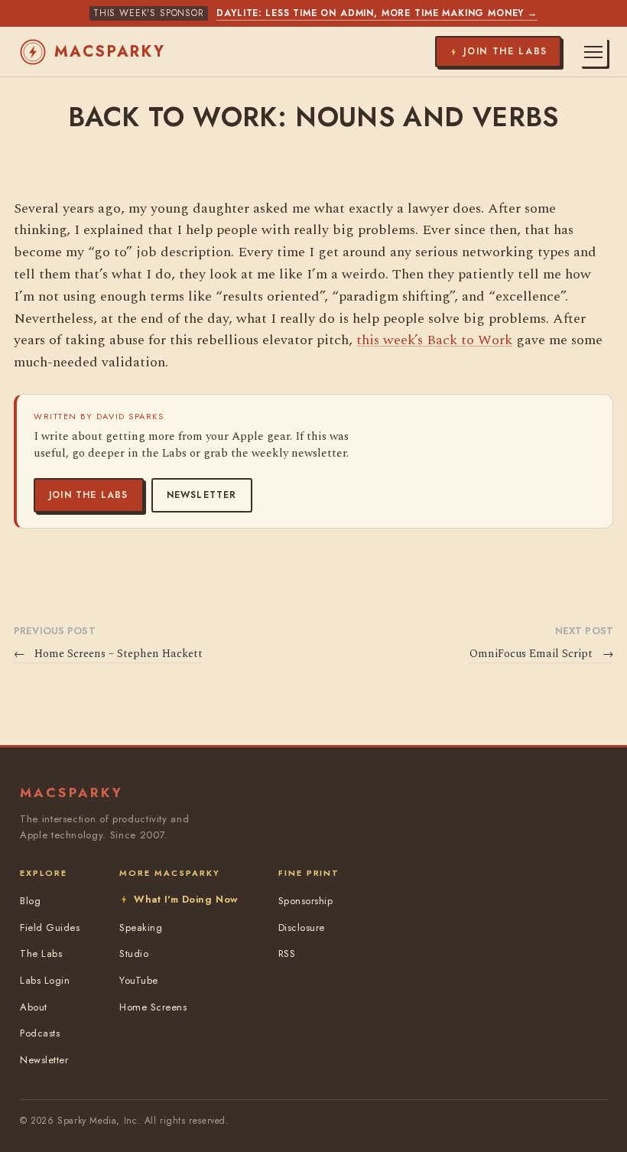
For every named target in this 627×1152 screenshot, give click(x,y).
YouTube (138, 980)
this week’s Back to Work (434, 340)
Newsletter (202, 495)
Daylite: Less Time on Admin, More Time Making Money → (377, 13)
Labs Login (45, 980)
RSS (287, 953)
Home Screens (153, 1007)
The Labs (41, 953)
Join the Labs (88, 495)
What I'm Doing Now (186, 899)
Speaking (140, 927)
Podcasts (40, 1033)
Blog (30, 900)
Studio (133, 953)
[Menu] (593, 52)
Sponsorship (305, 900)
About (33, 1007)
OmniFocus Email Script (541, 654)
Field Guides (50, 927)
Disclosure (301, 927)
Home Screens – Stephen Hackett (108, 654)
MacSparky (110, 52)
